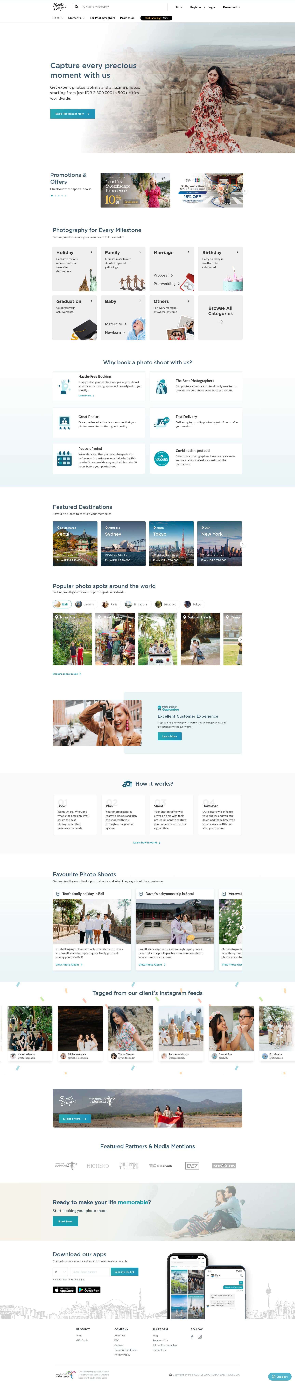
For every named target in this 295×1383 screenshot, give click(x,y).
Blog (155, 1335)
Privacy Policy (122, 1354)
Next (244, 190)
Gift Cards (82, 1340)
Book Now (65, 1221)
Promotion (127, 17)
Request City (160, 1340)
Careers (119, 1345)
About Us (119, 1335)
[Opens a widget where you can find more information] (280, 1377)
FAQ (117, 1340)
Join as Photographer (165, 1345)
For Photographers (102, 17)
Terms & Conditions (125, 1349)
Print (79, 1335)
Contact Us (159, 1349)
